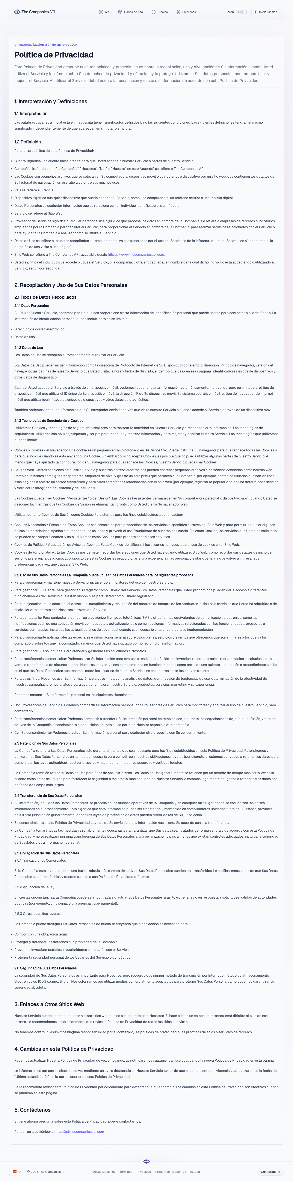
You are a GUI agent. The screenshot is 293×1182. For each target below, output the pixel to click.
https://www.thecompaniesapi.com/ (137, 255)
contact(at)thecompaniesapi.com (78, 1132)
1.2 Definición (27, 141)
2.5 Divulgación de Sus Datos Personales (46, 853)
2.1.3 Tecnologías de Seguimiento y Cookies (48, 421)
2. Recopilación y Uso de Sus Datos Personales (70, 285)
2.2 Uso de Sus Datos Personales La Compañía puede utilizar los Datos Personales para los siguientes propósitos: (104, 575)
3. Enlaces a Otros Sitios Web (49, 1004)
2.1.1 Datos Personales (31, 306)
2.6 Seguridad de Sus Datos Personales (45, 968)
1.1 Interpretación (31, 113)
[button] (16, 1171)
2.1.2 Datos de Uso (28, 348)
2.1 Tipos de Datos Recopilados (45, 297)
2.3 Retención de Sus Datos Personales (45, 743)
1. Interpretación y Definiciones (50, 101)
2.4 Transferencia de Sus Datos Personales (48, 796)
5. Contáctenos (32, 1110)
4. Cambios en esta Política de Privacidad (63, 1049)
